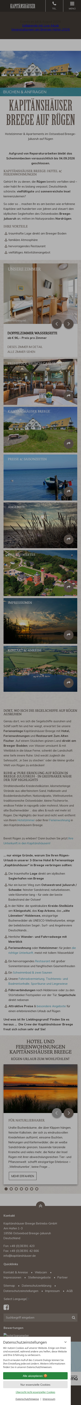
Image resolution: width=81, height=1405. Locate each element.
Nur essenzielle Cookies (35, 1384)
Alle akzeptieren (33, 1375)
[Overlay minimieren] (65, 1342)
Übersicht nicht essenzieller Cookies (35, 1392)
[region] (35, 1357)
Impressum (49, 1399)
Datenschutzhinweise (27, 1399)
